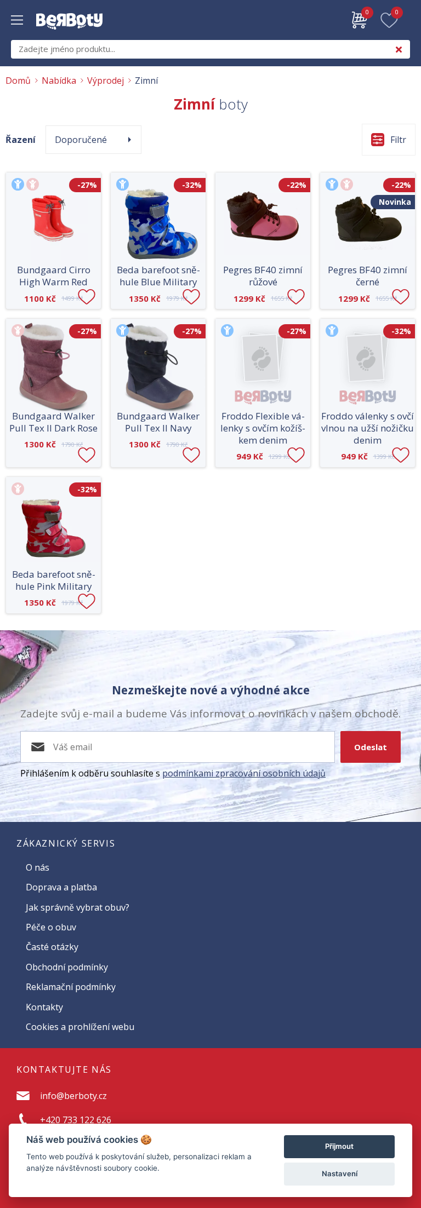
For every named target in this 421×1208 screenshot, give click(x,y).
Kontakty (44, 1007)
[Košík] (359, 20)
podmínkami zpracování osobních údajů (244, 773)
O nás (37, 867)
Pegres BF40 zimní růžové (263, 276)
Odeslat (370, 746)
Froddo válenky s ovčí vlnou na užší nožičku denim (367, 428)
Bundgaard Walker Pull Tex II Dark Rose (53, 422)
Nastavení (339, 1173)
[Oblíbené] (389, 20)
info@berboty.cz (73, 1096)
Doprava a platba (61, 887)
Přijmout (339, 1146)
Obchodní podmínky (67, 967)
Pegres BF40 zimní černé (367, 276)
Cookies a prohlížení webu (80, 1027)
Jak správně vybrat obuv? (77, 907)
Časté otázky (52, 947)
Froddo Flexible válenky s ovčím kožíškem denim (262, 428)
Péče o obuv (51, 927)
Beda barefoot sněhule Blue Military (158, 276)
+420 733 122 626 (75, 1120)
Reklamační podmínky (71, 987)
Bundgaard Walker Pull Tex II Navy (158, 422)
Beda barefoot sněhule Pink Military (53, 580)
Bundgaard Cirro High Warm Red (53, 276)
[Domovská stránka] (69, 35)
